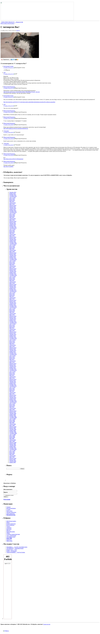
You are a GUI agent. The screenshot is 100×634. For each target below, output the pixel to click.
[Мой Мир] (16, 60)
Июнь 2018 (12, 279)
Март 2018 (12, 283)
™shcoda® (6, 131)
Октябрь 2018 (12, 274)
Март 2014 (12, 346)
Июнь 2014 (12, 342)
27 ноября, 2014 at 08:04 (9, 118)
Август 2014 (12, 339)
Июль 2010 (12, 404)
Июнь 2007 (12, 453)
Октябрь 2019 (12, 258)
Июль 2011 (12, 388)
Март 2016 (12, 314)
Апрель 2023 (12, 202)
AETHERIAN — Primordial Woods (14, 548)
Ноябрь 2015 (12, 320)
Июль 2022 (12, 214)
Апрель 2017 (12, 297)
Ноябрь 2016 (12, 304)
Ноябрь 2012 (12, 367)
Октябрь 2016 (12, 305)
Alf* (5, 72)
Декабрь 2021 (12, 224)
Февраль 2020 (12, 253)
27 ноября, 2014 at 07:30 (9, 97)
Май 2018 (11, 280)
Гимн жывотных (10, 513)
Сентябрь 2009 (13, 417)
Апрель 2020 (12, 250)
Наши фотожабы (10, 531)
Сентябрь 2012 (13, 370)
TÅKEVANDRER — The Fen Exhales (15, 552)
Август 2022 (12, 213)
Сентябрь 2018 (13, 275)
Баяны (8, 522)
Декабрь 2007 (12, 445)
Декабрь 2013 (12, 350)
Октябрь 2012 (12, 368)
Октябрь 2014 (12, 337)
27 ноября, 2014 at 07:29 (9, 88)
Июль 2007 (12, 451)
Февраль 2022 (12, 221)
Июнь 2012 (12, 374)
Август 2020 (12, 245)
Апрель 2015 (12, 329)
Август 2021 (12, 229)
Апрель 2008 (12, 440)
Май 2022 (11, 217)
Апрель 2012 (12, 376)
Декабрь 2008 (12, 429)
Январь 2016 (12, 317)
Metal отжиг (9, 540)
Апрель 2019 (12, 266)
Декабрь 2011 (12, 382)
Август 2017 (12, 292)
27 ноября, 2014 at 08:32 (9, 162)
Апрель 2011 (12, 392)
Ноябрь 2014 (12, 336)
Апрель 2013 (12, 361)
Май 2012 (11, 375)
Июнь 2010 (12, 405)
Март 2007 (12, 457)
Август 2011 (12, 387)
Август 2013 (12, 355)
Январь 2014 (12, 349)
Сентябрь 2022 (13, 212)
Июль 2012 (12, 372)
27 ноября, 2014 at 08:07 (9, 124)
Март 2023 (12, 204)
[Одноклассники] (17, 60)
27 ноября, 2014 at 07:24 (9, 74)
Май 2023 (11, 201)
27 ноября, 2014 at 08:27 (9, 144)
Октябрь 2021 (12, 226)
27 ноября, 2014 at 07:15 (9, 67)
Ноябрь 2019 (12, 256)
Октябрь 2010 (12, 400)
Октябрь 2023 (12, 195)
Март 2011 (12, 393)
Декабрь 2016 (12, 303)
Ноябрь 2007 (12, 446)
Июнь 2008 (12, 437)
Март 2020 (12, 251)
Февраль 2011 (12, 395)
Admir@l (18, 30)
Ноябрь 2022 (12, 209)
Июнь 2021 (12, 231)
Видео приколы (10, 525)
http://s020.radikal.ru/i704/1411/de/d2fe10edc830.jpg (16, 128)
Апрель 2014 (12, 345)
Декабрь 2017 (12, 287)
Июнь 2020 (12, 247)
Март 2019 (12, 267)
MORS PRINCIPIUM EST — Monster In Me (12, 22)
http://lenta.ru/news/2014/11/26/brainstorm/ (13, 159)
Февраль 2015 (12, 332)
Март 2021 (12, 235)
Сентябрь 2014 (13, 338)
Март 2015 (12, 330)
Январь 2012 (12, 380)
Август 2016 (12, 308)
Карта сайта (9, 511)
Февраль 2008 (12, 442)
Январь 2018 (12, 285)
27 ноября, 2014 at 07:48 (9, 105)
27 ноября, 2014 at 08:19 (9, 132)
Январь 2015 (12, 333)
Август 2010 (12, 403)
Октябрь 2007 (12, 447)
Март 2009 (12, 425)
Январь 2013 (12, 364)
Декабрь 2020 (12, 239)
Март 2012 (12, 378)
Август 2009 (12, 418)
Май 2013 (11, 359)
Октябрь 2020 (12, 242)
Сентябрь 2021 (13, 227)
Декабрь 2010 (12, 397)
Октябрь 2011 (12, 384)
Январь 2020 (12, 254)
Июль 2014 (12, 341)
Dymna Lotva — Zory (11, 549)
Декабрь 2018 (12, 271)
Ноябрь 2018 (12, 272)
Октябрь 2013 (12, 353)
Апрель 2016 (12, 313)
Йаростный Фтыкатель (9, 86)
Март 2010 (12, 409)
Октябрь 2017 (12, 289)
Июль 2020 (12, 246)
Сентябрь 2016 (13, 307)
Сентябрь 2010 (13, 401)
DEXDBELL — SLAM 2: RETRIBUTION (16, 547)
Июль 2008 (12, 436)
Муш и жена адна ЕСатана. (7, 23)
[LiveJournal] (14, 60)
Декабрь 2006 (12, 461)
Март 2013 (12, 362)
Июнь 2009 (12, 421)
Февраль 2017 (12, 300)
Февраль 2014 (12, 347)
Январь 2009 (12, 428)
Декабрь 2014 (12, 334)
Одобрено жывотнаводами (13, 534)
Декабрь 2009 (12, 413)
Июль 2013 (12, 357)
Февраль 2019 (12, 268)
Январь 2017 (12, 301)
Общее (8, 533)
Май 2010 (11, 407)
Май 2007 (11, 454)
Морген (8, 530)
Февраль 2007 (12, 458)
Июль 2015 (12, 325)
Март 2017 (12, 299)
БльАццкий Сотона (8, 66)
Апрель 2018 (12, 281)
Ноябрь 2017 (12, 288)
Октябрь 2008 (12, 432)
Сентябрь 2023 (13, 196)
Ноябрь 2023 (12, 193)
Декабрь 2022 (12, 208)
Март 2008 (12, 441)
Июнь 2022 (12, 216)
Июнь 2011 (12, 390)
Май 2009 (11, 422)
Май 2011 (11, 391)
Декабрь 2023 (12, 192)
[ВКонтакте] (11, 60)
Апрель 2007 (12, 455)
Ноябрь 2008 (12, 430)
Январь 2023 (12, 206)
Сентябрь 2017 (13, 291)
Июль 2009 (12, 420)
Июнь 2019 (12, 263)
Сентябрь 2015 (13, 322)
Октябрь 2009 (12, 416)
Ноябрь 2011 (12, 383)
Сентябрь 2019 (13, 259)
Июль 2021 (12, 230)
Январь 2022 (12, 222)
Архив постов (46, 624)
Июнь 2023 (12, 200)
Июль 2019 (12, 262)
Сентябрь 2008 (13, 433)
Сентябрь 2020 (13, 243)
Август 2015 (12, 324)
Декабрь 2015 (12, 318)
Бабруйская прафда (11, 521)
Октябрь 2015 (12, 321)
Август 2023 (12, 197)
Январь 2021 (12, 238)
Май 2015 (11, 328)
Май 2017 (11, 296)
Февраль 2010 (12, 411)
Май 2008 (11, 438)
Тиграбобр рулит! (10, 537)
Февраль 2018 (12, 284)
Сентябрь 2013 (13, 354)
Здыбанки (8, 527)
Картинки (8, 529)
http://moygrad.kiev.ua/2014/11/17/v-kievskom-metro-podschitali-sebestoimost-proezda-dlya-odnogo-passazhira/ (29, 102)
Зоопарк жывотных (11, 512)
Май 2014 (11, 343)
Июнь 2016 (12, 310)
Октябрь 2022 (12, 210)
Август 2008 (12, 434)
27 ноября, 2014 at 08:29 (9, 155)
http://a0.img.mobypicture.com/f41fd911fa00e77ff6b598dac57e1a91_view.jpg (22, 92)
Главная (8, 507)
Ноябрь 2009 (12, 415)
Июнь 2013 (12, 358)
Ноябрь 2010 (12, 399)
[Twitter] (13, 60)
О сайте (8, 509)
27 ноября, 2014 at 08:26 (9, 138)
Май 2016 (11, 312)
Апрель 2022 (12, 218)
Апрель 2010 (12, 408)
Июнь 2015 (12, 326)
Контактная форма (11, 508)
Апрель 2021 (12, 234)
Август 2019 (12, 260)
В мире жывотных (11, 523)
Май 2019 (11, 264)
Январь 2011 (12, 396)
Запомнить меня (9, 495)
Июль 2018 (12, 278)
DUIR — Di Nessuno (11, 551)
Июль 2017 (12, 293)
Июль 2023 (12, 199)
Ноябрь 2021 (12, 225)
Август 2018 (12, 276)
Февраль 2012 (12, 379)
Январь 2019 (12, 270)
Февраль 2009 (12, 426)
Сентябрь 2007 (13, 449)
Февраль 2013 (12, 363)
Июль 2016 (12, 309)
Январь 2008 (12, 444)
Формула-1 (9, 539)
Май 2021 (11, 233)
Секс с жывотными (11, 535)
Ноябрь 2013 (12, 351)
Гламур (8, 526)
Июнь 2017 (12, 295)
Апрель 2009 (12, 424)
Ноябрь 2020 (12, 241)
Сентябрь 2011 (13, 386)
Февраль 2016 (12, 316)
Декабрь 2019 (12, 255)
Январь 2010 (12, 412)
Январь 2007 (12, 459)
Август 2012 (12, 371)
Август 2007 (12, 450)
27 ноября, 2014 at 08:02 (9, 112)
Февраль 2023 (12, 205)
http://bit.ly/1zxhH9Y (8, 166)
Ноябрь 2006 (12, 462)
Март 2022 (12, 220)
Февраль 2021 (12, 237)
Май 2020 (11, 249)
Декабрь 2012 (12, 366)
